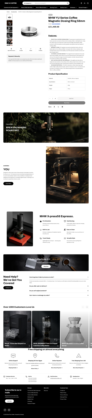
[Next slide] (87, 307)
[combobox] (46, 3)
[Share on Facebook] (54, 106)
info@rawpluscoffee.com (56, 378)
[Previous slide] (83, 307)
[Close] (29, 346)
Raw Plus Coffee (10, 414)
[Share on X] (58, 106)
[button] (17, 344)
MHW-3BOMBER (56, 23)
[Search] (67, 3)
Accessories (14, 11)
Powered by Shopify (19, 414)
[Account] (84, 3)
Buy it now (66, 102)
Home (8, 11)
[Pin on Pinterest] (62, 106)
